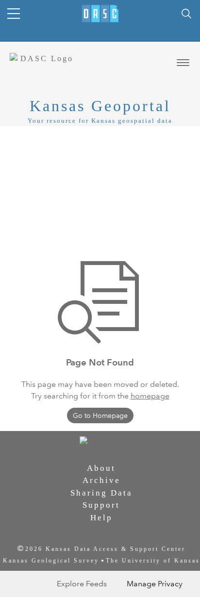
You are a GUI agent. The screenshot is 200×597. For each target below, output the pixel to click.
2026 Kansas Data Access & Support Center (105, 549)
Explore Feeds (82, 583)
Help (101, 517)
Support (101, 505)
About (101, 468)
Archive (101, 480)
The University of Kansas (153, 560)
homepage (150, 395)
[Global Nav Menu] (13, 13)
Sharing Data (101, 493)
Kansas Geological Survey (51, 560)
